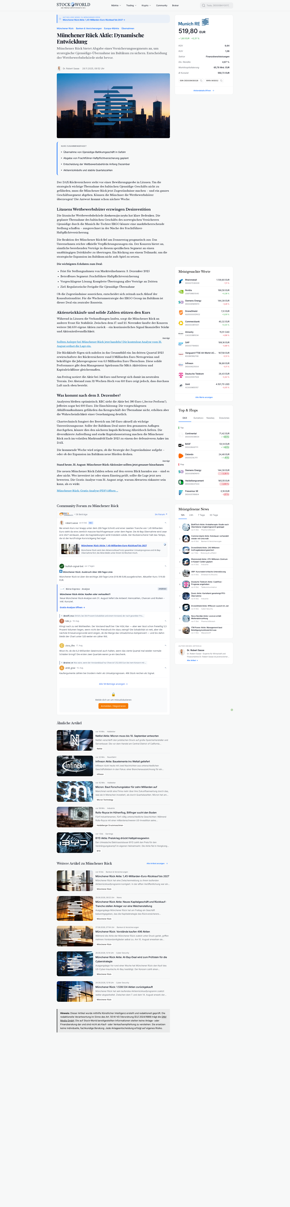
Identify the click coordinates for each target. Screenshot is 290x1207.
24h (191, 515)
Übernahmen (127, 28)
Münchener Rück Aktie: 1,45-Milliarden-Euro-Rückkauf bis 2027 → (94, 20)
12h (182, 515)
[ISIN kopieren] (200, 81)
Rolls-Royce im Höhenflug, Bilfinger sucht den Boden (126, 812)
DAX (185, 418)
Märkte (114, 5)
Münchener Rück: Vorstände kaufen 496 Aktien (122, 931)
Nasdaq (210, 418)
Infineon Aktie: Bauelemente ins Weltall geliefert (122, 761)
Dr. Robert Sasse (71, 68)
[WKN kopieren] (220, 81)
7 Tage (201, 515)
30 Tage (214, 515)
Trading (130, 5)
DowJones (224, 418)
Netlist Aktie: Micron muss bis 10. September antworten (127, 735)
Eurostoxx (198, 418)
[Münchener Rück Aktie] (204, 21)
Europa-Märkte (111, 28)
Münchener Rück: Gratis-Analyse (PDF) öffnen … (87, 490)
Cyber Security (122, 953)
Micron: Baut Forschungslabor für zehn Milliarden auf (126, 786)
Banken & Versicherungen (89, 28)
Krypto (145, 5)
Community (161, 5)
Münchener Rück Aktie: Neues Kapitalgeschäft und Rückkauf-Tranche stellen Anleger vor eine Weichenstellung (130, 904)
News (119, 897)
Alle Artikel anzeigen (155, 863)
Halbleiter (111, 731)
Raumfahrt (111, 757)
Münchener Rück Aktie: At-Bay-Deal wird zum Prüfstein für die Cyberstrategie (131, 959)
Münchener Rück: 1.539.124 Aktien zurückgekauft (124, 986)
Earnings (109, 834)
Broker (175, 5)
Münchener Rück (65, 28)
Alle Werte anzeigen (204, 397)
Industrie (111, 808)
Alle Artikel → (192, 660)
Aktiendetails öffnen (202, 90)
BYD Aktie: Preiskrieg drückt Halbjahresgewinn (122, 838)
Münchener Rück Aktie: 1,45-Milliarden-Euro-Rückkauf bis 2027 (132, 876)
